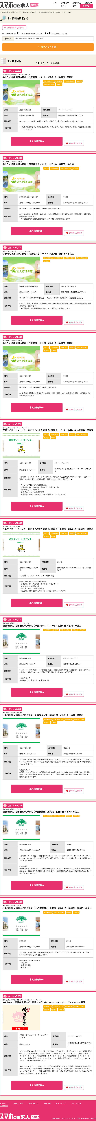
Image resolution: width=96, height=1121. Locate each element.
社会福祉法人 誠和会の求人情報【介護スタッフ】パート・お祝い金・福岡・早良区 (42, 625)
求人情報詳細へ (37, 141)
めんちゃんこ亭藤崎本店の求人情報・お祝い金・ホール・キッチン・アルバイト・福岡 (44, 1002)
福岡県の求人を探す (30, 12)
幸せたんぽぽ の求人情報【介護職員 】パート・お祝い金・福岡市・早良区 (38, 76)
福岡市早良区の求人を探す (51, 12)
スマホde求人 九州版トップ (10, 12)
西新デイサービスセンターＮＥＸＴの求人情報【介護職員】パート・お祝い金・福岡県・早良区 (48, 430)
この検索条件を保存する (16, 27)
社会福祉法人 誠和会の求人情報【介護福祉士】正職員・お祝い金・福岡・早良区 (41, 811)
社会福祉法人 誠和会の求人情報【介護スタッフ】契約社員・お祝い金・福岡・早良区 (43, 714)
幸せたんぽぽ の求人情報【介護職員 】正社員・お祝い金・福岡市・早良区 (38, 342)
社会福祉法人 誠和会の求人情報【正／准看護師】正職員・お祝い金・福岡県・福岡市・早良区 (47, 907)
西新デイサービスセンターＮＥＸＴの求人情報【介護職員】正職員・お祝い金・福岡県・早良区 (48, 528)
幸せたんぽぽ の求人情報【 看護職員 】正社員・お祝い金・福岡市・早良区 (38, 163)
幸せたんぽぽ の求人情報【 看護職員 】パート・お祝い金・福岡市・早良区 (38, 253)
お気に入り (75, 143)
